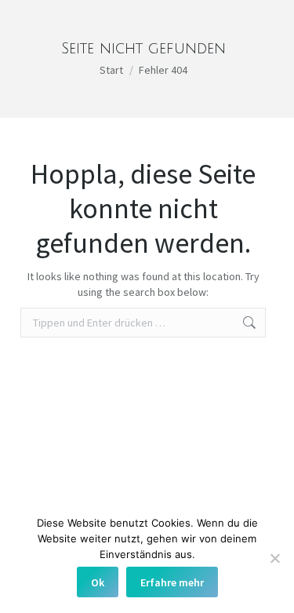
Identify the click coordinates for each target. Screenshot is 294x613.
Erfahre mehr (172, 582)
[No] (274, 558)
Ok (97, 582)
